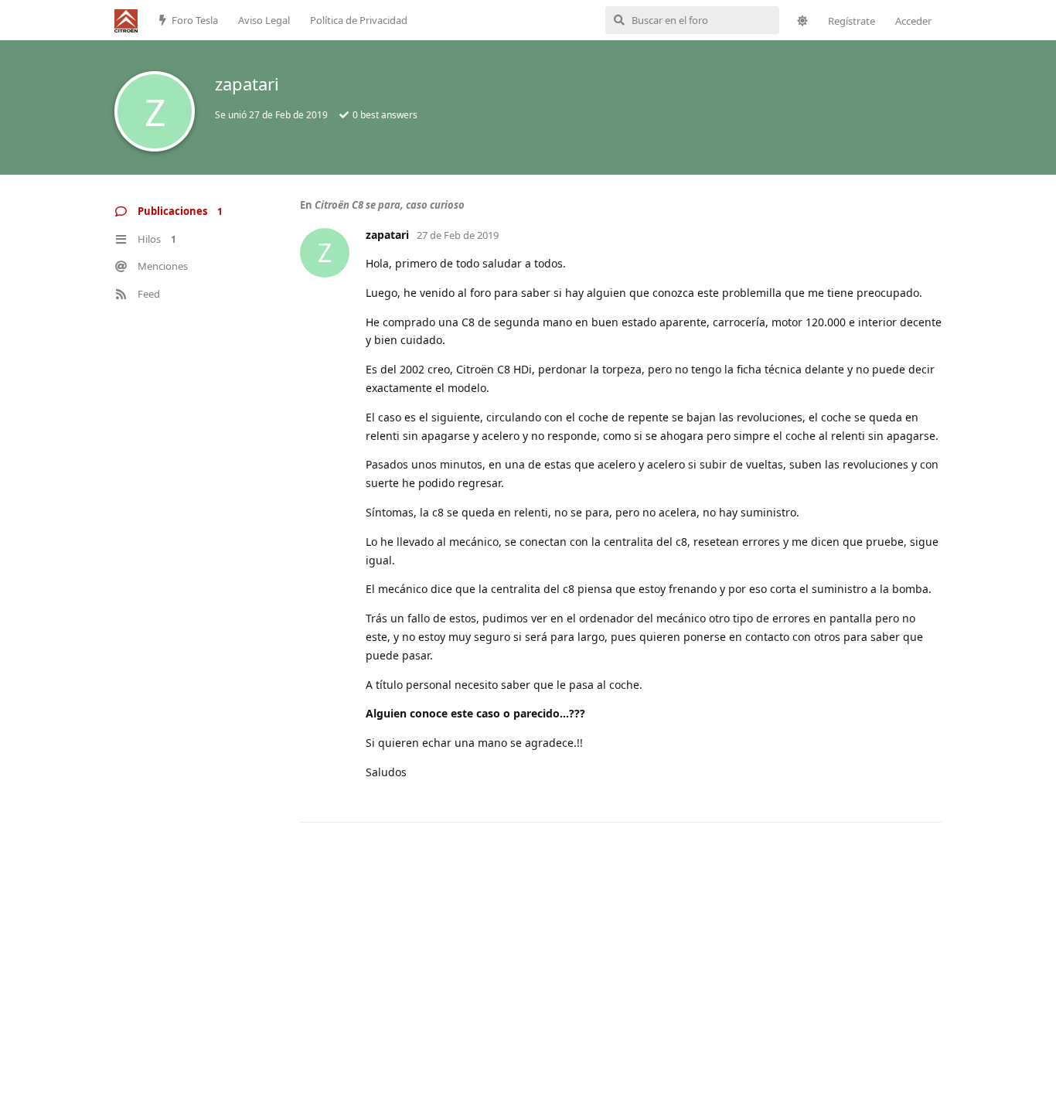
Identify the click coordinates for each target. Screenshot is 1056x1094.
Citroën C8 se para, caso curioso (390, 205)
